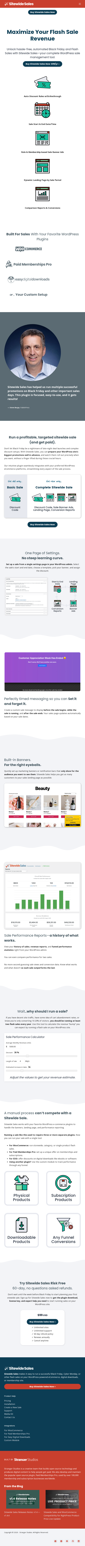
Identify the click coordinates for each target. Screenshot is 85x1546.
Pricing (7, 1400)
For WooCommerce (13, 1430)
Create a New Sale (12, 1407)
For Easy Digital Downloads (17, 1437)
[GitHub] (73, 1541)
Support (8, 1410)
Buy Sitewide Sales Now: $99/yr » (42, 63)
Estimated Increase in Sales (16, 1067)
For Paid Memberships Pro (17, 1433)
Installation (9, 1404)
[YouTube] (61, 1541)
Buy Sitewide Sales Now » (43, 1321)
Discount (9, 1052)
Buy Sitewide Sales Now (42, 12)
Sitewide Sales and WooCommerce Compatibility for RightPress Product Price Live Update (61, 1515)
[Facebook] (67, 1541)
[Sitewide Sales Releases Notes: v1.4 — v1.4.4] (22, 1499)
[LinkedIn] (79, 1541)
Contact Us (9, 1417)
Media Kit (8, 1414)
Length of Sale (11, 1061)
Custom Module (11, 1440)
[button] (42, 671)
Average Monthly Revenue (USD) (18, 1043)
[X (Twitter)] (55, 1541)
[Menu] (80, 4)
